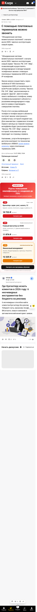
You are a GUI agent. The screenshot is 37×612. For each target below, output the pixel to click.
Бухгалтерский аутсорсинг (14, 282)
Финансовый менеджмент (13, 248)
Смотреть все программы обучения (18, 267)
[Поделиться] (13, 51)
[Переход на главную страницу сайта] (7, 3)
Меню (24, 610)
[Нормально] (9, 160)
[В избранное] (10, 51)
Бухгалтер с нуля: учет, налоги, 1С (15, 205)
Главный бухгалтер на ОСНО (13, 226)
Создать (17, 609)
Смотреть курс (17, 216)
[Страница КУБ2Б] (3, 278)
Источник (5, 167)
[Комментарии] (2, 51)
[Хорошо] (4, 160)
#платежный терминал (10, 164)
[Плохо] (15, 160)
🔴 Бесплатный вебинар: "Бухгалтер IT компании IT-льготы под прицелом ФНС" (18, 9)
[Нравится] (6, 339)
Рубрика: (5, 170)
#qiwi (22, 164)
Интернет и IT (19, 19)
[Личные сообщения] (27, 3)
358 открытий (6, 174)
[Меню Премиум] (15, 3)
